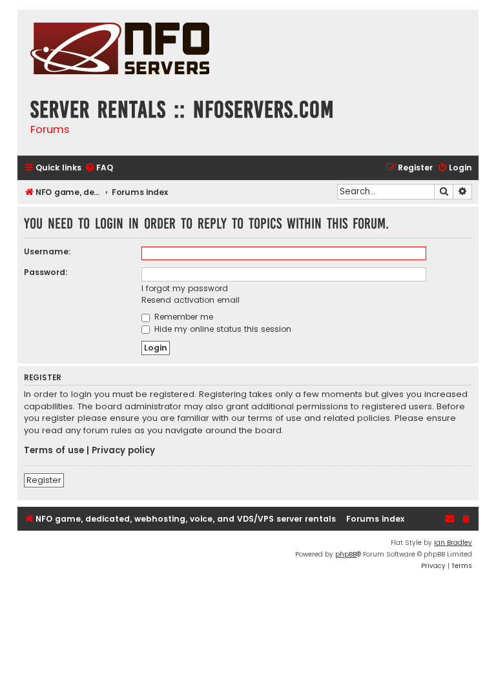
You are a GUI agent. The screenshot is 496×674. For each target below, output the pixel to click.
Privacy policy (123, 450)
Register (43, 480)
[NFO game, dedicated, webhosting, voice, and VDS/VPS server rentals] (120, 50)
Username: (47, 251)
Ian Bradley (453, 542)
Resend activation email (190, 300)
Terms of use (54, 450)
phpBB (345, 554)
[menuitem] (99, 168)
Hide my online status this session (221, 328)
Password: (46, 272)
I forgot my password (184, 288)
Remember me (182, 316)
